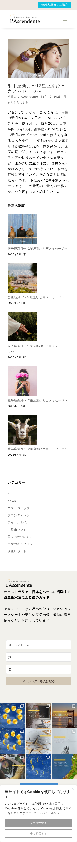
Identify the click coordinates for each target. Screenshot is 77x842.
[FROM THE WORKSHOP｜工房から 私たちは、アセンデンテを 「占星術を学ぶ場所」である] (38, 741)
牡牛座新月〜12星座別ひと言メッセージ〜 (38, 400)
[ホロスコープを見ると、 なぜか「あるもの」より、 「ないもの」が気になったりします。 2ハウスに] (64, 741)
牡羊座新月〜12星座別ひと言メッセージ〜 (38, 449)
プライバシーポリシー (48, 813)
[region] (38, 813)
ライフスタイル (19, 522)
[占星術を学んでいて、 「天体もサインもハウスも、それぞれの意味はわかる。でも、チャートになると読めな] (38, 715)
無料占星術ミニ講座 (54, 4)
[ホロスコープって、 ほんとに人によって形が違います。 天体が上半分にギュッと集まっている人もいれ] (64, 766)
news (12, 501)
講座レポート (17, 551)
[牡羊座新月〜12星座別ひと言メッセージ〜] (22, 430)
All (10, 494)
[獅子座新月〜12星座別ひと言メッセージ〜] (22, 230)
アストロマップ (19, 508)
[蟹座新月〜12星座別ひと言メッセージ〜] (22, 279)
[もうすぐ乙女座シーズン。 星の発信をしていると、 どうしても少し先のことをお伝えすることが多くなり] (64, 715)
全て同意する (38, 822)
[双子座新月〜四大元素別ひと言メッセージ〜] (22, 327)
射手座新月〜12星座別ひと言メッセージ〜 (37, 88)
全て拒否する (38, 833)
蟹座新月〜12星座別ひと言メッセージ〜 (36, 297)
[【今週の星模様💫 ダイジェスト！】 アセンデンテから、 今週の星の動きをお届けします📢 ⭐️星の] (12, 715)
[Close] (72, 788)
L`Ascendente (27, 96)
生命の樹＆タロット (22, 544)
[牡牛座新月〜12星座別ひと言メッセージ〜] (22, 382)
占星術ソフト (17, 530)
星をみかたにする (20, 537)
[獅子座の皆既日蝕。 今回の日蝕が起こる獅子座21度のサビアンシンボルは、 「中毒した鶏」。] (12, 766)
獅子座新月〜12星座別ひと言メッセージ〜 (38, 248)
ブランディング (19, 515)
